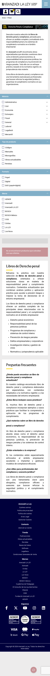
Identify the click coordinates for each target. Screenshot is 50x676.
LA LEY (8, 227)
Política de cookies (25, 514)
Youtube (25, 608)
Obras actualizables (13, 160)
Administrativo (11, 102)
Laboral (8, 126)
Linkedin (43, 608)
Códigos (8, 148)
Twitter (16, 608)
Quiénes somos (25, 507)
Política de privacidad (25, 510)
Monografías (10, 156)
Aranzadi (8, 203)
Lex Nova (9, 231)
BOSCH (8, 211)
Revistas (8, 164)
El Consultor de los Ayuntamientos (25, 587)
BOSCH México (11, 215)
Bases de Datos (25, 545)
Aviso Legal (25, 517)
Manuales (9, 152)
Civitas (8, 223)
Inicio (4, 18)
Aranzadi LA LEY (11, 207)
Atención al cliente (25, 528)
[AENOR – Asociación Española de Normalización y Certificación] (25, 623)
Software (25, 548)
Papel (7, 177)
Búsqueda (18, 11)
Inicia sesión (5, 11)
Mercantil (9, 134)
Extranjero (9, 114)
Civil (6, 106)
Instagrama (34, 608)
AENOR (8, 199)
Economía (9, 110)
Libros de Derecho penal (23, 266)
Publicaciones (25, 536)
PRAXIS (25, 590)
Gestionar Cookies (25, 520)
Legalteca (25, 551)
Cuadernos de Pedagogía (25, 584)
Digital (7, 181)
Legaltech (9, 130)
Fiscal (7, 118)
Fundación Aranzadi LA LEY (25, 596)
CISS (7, 219)
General (8, 122)
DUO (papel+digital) (13, 185)
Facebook (6, 608)
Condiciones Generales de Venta (25, 554)
